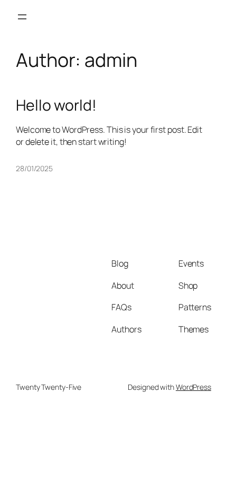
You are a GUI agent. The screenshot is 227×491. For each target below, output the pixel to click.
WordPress (193, 387)
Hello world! (56, 105)
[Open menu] (22, 17)
